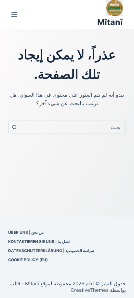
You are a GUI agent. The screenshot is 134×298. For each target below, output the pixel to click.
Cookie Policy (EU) (28, 259)
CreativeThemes (90, 290)
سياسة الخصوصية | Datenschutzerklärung (51, 250)
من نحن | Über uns (26, 232)
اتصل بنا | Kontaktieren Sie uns (39, 241)
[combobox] (73, 127)
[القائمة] (14, 14)
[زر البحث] (14, 127)
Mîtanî (110, 22)
